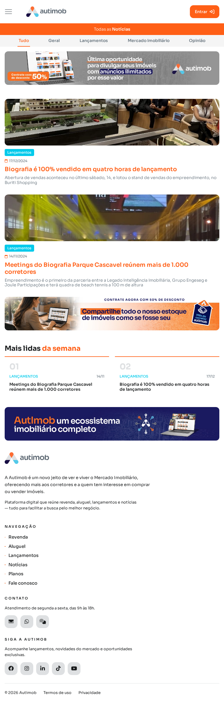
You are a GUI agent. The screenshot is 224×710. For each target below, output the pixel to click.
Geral (54, 40)
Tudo (24, 40)
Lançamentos (94, 40)
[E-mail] (11, 621)
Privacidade (89, 692)
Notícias (17, 564)
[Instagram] (26, 668)
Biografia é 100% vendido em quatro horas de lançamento (91, 169)
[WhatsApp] (26, 621)
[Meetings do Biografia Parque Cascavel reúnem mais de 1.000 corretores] (112, 217)
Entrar (201, 12)
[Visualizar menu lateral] (8, 11)
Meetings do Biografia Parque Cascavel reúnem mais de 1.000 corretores (96, 269)
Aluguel (16, 546)
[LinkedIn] (42, 668)
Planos (15, 573)
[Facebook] (11, 668)
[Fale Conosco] (42, 621)
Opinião (197, 40)
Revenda (18, 537)
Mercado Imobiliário (148, 40)
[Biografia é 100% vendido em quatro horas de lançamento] (112, 122)
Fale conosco (22, 583)
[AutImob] (46, 11)
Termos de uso (57, 692)
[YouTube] (74, 668)
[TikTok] (58, 668)
